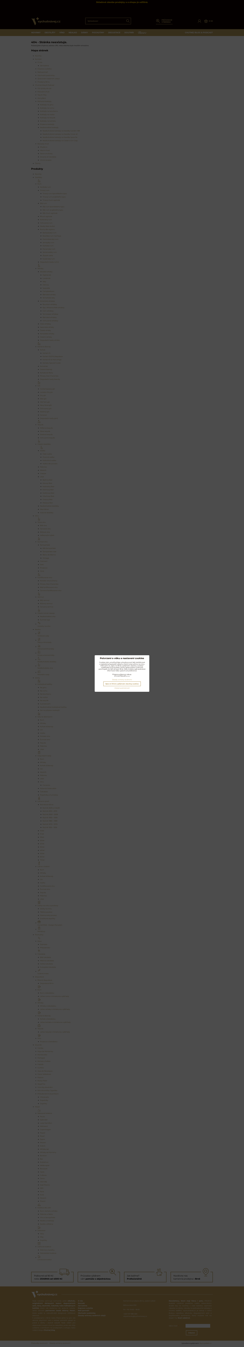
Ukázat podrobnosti (122, 688)
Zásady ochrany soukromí (122, 680)
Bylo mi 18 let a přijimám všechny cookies (122, 684)
